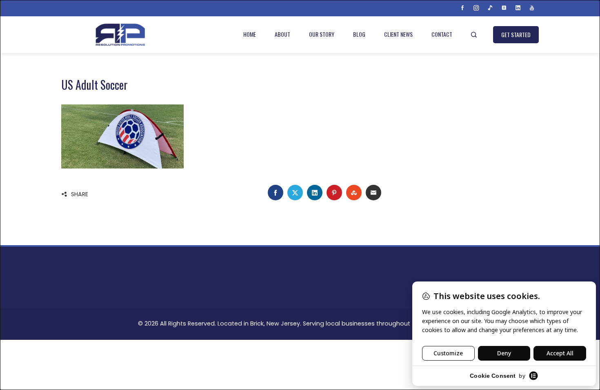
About (282, 34)
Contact (441, 34)
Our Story (321, 34)
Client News (398, 34)
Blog (359, 34)
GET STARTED (516, 34)
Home (249, 34)
